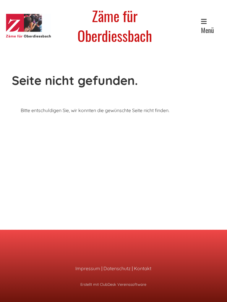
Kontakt (142, 268)
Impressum (87, 268)
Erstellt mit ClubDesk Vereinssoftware (113, 284)
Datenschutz (117, 268)
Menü (207, 30)
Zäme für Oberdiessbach (114, 25)
